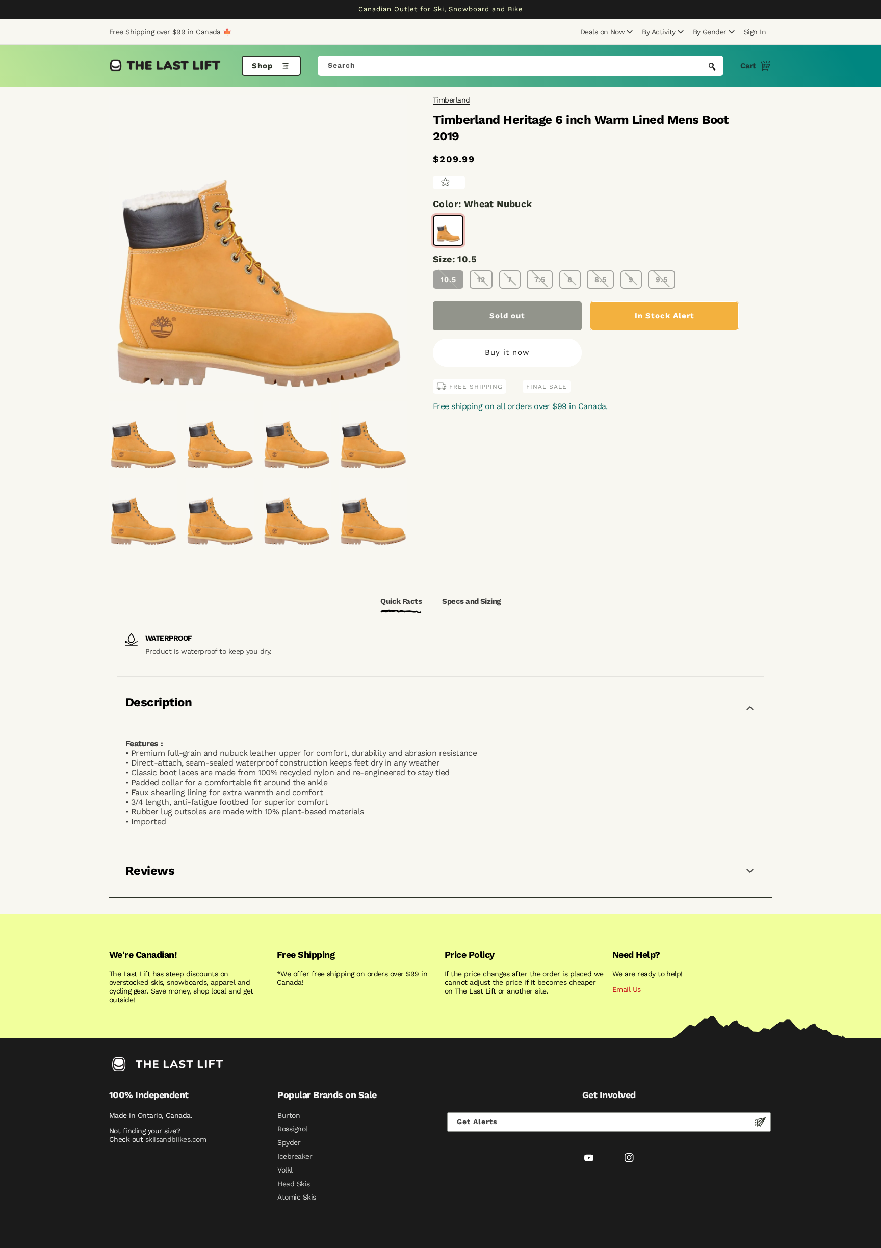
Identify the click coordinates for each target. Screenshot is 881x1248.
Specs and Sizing (471, 601)
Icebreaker (294, 1156)
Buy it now (507, 352)
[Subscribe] (760, 1122)
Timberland (451, 100)
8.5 (600, 279)
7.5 (540, 279)
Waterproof (168, 638)
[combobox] (521, 66)
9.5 (662, 279)
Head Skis (293, 1184)
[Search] (712, 67)
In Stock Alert (664, 315)
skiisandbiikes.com (175, 1139)
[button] (605, 31)
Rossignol (292, 1129)
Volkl (284, 1170)
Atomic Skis (296, 1197)
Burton (288, 1115)
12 (481, 279)
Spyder (288, 1142)
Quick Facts (401, 601)
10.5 (448, 279)
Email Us (626, 989)
